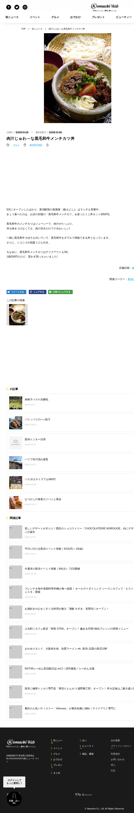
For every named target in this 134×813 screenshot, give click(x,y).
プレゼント (98, 17)
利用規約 (115, 754)
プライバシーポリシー (121, 747)
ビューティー (87, 747)
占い (84, 740)
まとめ (56, 772)
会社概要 (115, 740)
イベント (35, 17)
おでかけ (75, 17)
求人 (113, 765)
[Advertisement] (76, 178)
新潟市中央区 (36, 145)
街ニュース (12, 17)
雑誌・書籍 (88, 754)
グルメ (55, 17)
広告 (113, 770)
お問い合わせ (118, 759)
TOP (23, 29)
